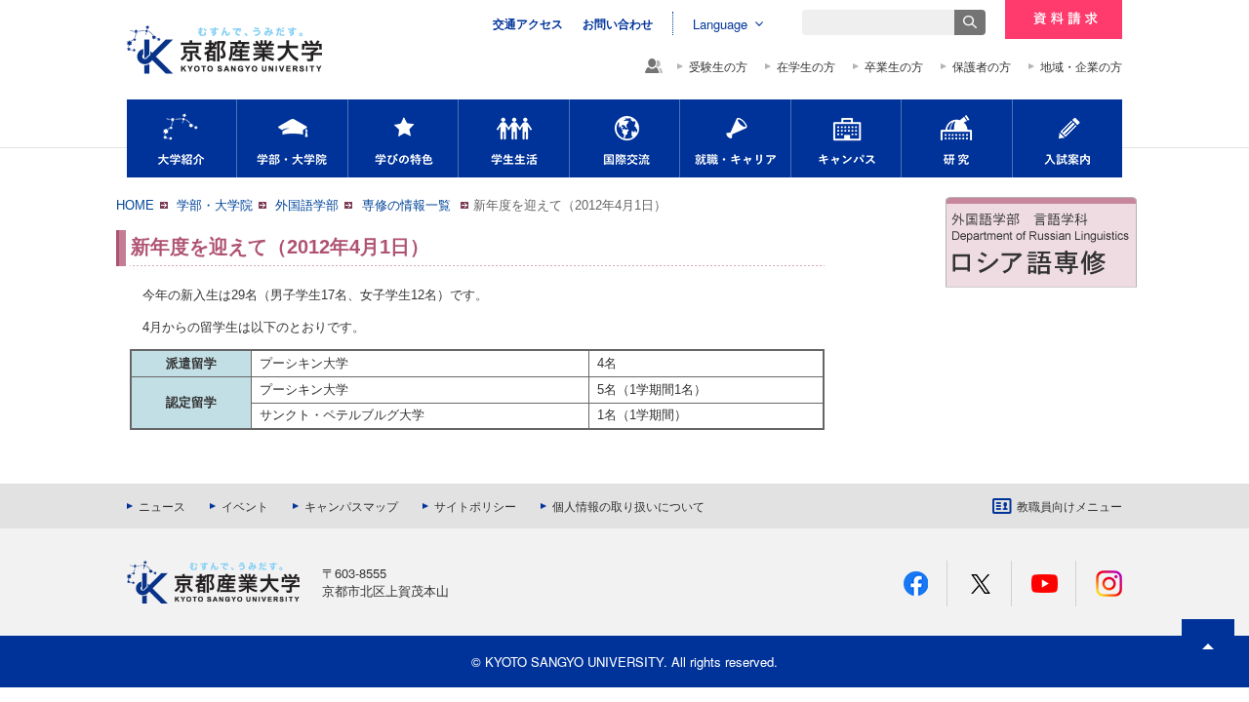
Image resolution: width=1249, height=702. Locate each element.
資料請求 (1063, 19)
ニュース (162, 506)
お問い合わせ (618, 23)
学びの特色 (403, 138)
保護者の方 (981, 66)
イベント (245, 506)
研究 (957, 138)
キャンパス (846, 138)
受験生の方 (718, 66)
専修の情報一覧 (408, 205)
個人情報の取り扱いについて (628, 506)
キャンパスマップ (351, 506)
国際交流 (624, 138)
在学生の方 (806, 66)
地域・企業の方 (1081, 66)
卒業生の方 (894, 66)
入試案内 (1067, 138)
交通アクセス (528, 23)
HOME (135, 205)
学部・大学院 (292, 138)
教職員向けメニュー (1069, 506)
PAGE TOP (1208, 681)
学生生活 (514, 138)
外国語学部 (307, 205)
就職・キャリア (735, 138)
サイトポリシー (475, 506)
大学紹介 (181, 138)
